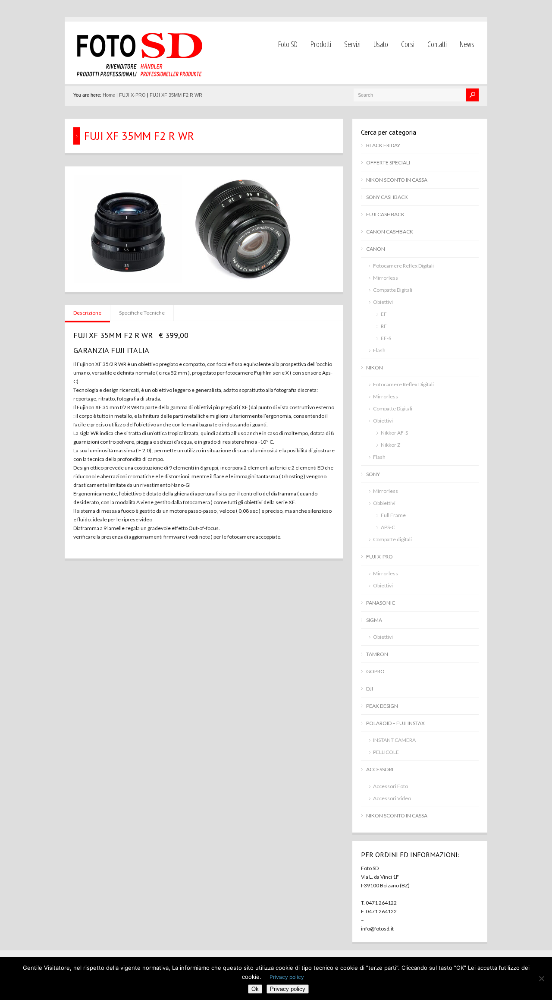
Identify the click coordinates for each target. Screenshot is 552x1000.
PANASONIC (380, 602)
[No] (541, 978)
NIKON (374, 367)
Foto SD (288, 44)
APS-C (388, 527)
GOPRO (375, 671)
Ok (255, 989)
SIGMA (374, 620)
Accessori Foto (390, 786)
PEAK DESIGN (382, 706)
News (467, 44)
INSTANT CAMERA (394, 740)
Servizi (352, 44)
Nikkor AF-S (394, 432)
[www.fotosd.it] (138, 75)
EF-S (386, 338)
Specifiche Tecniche (142, 312)
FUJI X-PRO (132, 95)
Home (109, 95)
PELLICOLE (386, 752)
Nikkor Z (390, 445)
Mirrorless (385, 277)
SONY (373, 474)
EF (384, 314)
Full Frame (393, 515)
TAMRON (377, 654)
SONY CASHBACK (387, 197)
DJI (369, 688)
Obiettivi (383, 302)
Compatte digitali (392, 539)
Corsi (407, 44)
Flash (379, 350)
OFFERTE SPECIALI (388, 162)
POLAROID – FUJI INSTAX (395, 723)
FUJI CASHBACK (385, 214)
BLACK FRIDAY (383, 145)
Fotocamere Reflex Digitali (403, 265)
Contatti (437, 44)
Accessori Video (392, 798)
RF (384, 326)
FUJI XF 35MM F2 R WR (176, 95)
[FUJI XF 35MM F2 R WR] (128, 281)
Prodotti (320, 44)
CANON (375, 249)
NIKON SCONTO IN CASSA (396, 180)
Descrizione (87, 312)
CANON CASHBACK (389, 231)
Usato (380, 44)
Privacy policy (287, 977)
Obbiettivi (384, 503)
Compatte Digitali (392, 290)
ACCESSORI (379, 769)
